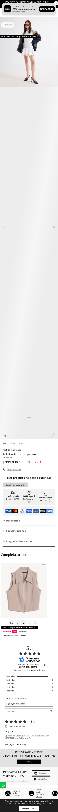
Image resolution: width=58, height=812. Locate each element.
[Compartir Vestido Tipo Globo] (5, 435)
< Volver (7, 24)
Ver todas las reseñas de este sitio (29, 670)
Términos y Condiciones (41, 803)
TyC (27, 781)
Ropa (13, 443)
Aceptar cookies (29, 808)
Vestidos (22, 443)
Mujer (5, 443)
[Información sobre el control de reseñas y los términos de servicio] (44, 665)
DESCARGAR (46, 9)
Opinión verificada (16, 726)
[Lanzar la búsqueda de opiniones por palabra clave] (51, 711)
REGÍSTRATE (29, 762)
